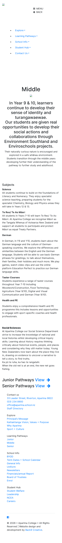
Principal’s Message (17, 418)
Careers (11, 501)
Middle (10, 442)
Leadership (13, 494)
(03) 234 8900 (15, 401)
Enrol (10, 480)
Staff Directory (15, 408)
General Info (13, 463)
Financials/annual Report (20, 473)
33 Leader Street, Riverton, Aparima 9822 (30, 398)
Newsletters (13, 470)
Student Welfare (15, 490)
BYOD (10, 456)
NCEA (10, 497)
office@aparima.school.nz (21, 405)
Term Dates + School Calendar (24, 459)
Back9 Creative (33, 529)
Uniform (11, 466)
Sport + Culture (15, 429)
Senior (10, 446)
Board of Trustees (16, 477)
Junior (10, 439)
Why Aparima (14, 425)
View (40, 379)
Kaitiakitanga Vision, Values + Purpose (28, 422)
